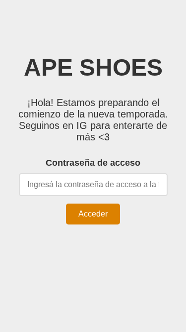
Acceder (93, 214)
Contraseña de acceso (93, 163)
